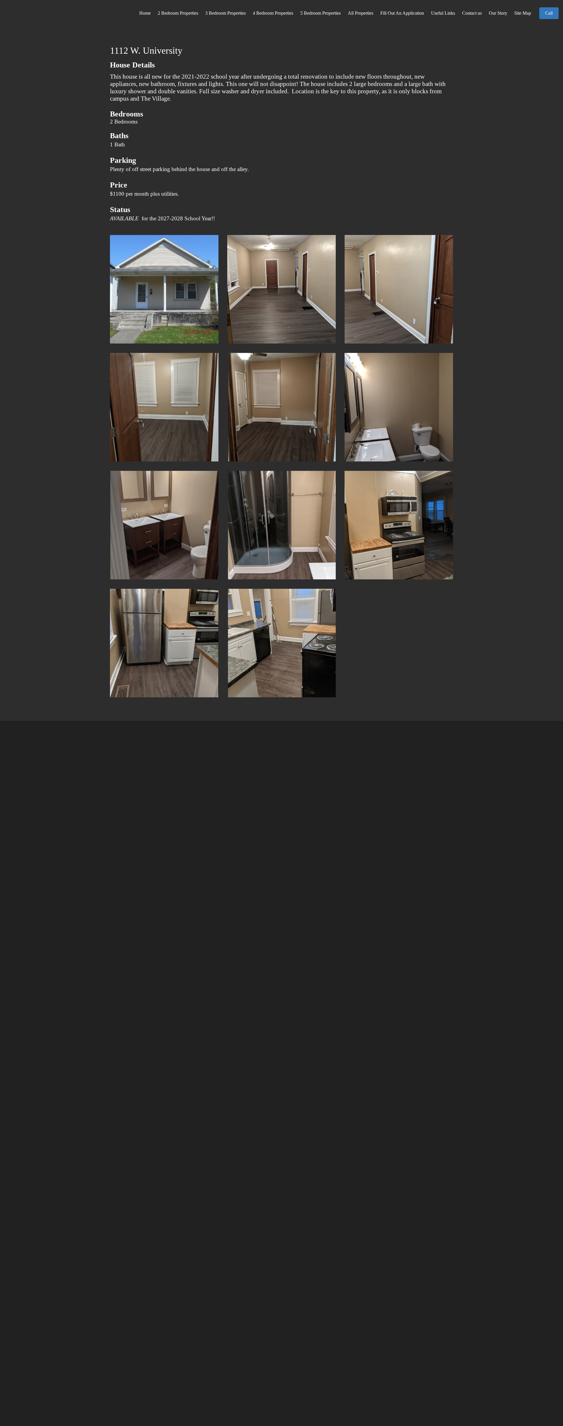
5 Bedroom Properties (320, 13)
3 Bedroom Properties (225, 13)
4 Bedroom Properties (273, 13)
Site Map (522, 13)
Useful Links (443, 13)
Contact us (472, 13)
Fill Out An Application (402, 13)
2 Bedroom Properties (178, 13)
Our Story (498, 13)
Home (145, 13)
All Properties (360, 13)
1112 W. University (146, 50)
